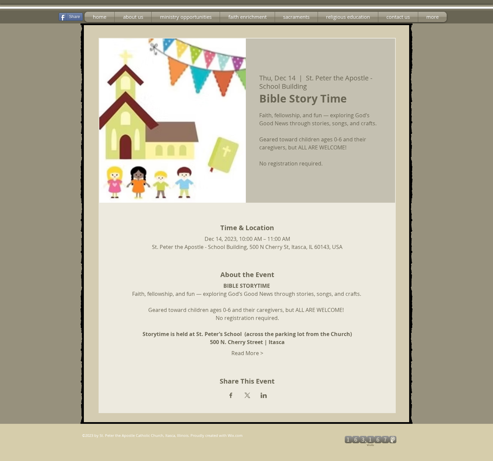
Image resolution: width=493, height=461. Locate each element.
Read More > (247, 353)
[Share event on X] (247, 395)
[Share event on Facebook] (231, 395)
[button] (186, 17)
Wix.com (235, 435)
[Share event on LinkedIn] (264, 395)
